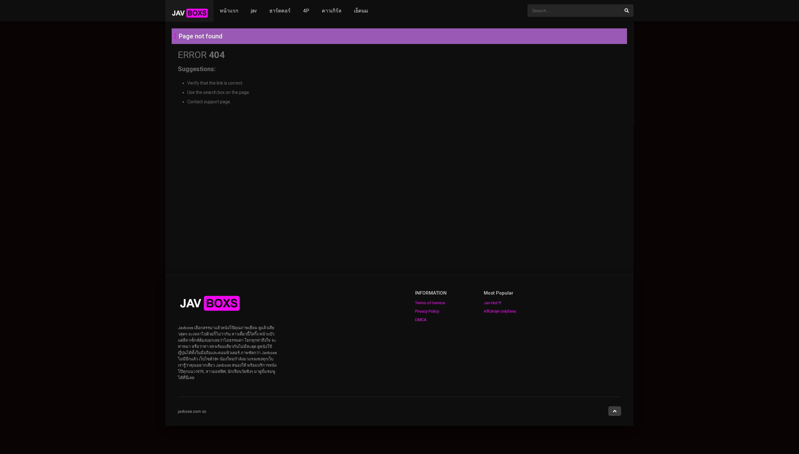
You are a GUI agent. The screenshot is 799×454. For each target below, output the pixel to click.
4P (306, 11)
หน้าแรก (229, 11)
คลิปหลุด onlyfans (500, 311)
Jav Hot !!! (492, 302)
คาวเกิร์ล (331, 11)
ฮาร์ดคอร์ (280, 11)
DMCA (421, 319)
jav (254, 11)
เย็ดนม (361, 11)
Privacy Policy (427, 311)
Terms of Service (430, 302)
